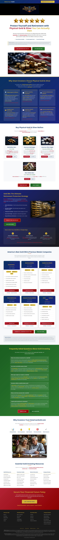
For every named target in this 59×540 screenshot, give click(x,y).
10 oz (34, 176)
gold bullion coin (32, 150)
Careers (5, 520)
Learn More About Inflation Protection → (11, 103)
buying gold (36, 352)
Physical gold (42, 97)
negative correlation (26, 97)
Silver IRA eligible (47, 154)
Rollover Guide (10, 224)
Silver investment (16, 176)
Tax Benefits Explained (7, 480)
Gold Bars (31, 514)
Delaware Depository (30, 370)
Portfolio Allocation (20, 483)
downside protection (23, 406)
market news (24, 468)
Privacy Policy (27, 528)
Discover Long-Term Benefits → (28, 118)
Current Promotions (14, 292)
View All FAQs (23, 411)
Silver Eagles (42, 112)
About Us (5, 514)
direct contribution (26, 238)
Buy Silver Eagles (44, 156)
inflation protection (14, 406)
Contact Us (5, 519)
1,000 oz (40, 176)
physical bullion (23, 35)
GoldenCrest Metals (47, 263)
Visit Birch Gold (11, 323)
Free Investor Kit (13, 325)
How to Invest (19, 516)
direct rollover (14, 385)
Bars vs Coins (19, 477)
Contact (38, 528)
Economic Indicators (33, 482)
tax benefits (23, 200)
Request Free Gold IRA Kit (12, 220)
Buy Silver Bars (27, 178)
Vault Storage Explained (20, 482)
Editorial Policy (6, 517)
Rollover (23, 237)
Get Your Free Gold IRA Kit (23, 48)
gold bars (35, 378)
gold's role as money (26, 116)
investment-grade (22, 131)
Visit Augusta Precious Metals (29, 323)
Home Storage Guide (20, 480)
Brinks (36, 370)
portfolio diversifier (23, 403)
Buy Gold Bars (9, 156)
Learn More (33, 156)
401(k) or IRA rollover (18, 362)
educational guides (33, 468)
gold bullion (30, 87)
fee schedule (16, 397)
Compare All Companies (47, 483)
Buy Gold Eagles (26, 156)
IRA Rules (18, 517)
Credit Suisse (16, 151)
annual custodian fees (29, 395)
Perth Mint (8, 153)
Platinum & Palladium (33, 520)
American (9, 2)
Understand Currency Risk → (45, 100)
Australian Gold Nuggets (25, 378)
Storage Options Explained (37, 242)
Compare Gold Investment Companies (47, 1)
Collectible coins (14, 379)
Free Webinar (32, 325)
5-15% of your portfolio (21, 404)
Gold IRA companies (35, 387)
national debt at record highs (47, 95)
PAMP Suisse (11, 151)
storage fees (40, 395)
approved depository (39, 368)
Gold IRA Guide (23, 185)
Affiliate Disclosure (33, 528)
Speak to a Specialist (30, 505)
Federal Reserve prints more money (11, 95)
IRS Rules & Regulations (28, 242)
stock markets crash (28, 95)
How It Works (49, 325)
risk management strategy (27, 99)
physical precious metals (27, 84)
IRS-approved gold (47, 237)
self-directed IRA (21, 386)
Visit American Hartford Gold (47, 323)
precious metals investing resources (36, 467)
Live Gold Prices (32, 474)
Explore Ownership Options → (10, 117)
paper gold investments (11, 112)
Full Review (8, 292)
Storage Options (49, 292)
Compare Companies (38, 505)
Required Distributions (7, 483)
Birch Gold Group (11, 298)
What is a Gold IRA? (20, 514)
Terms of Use (22, 528)
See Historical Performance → (28, 101)
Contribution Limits (6, 482)
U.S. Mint (51, 112)
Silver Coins (32, 519)
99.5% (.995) (26, 376)
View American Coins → (44, 116)
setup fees (19, 395)
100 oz (36, 176)
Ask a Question (35, 411)
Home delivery (41, 131)
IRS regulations (15, 368)
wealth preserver (31, 403)
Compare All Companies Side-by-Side (23, 331)
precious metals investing (29, 353)
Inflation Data (32, 485)
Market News (32, 480)
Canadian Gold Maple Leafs (16, 378)
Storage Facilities (19, 520)
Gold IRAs (15, 35)
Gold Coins (31, 516)
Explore (15, 156)
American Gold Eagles (47, 111)
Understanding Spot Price (34, 477)
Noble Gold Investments (11, 263)
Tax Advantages (19, 519)
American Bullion (29, 263)
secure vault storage (26, 132)
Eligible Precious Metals (7, 485)
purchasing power (33, 112)
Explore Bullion (38, 48)
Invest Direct (36, 185)
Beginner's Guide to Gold (20, 474)
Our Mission (5, 516)
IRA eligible (32, 153)
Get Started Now (29, 501)
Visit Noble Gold (12, 290)
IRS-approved (20, 201)
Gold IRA (5, 198)
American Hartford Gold (48, 298)
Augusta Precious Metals (29, 298)
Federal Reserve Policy (33, 483)
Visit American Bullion (29, 290)
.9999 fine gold (9, 150)
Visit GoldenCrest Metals (47, 290)
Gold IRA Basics (6, 474)
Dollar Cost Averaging (20, 485)
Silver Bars (31, 517)
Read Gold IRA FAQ (20, 242)
